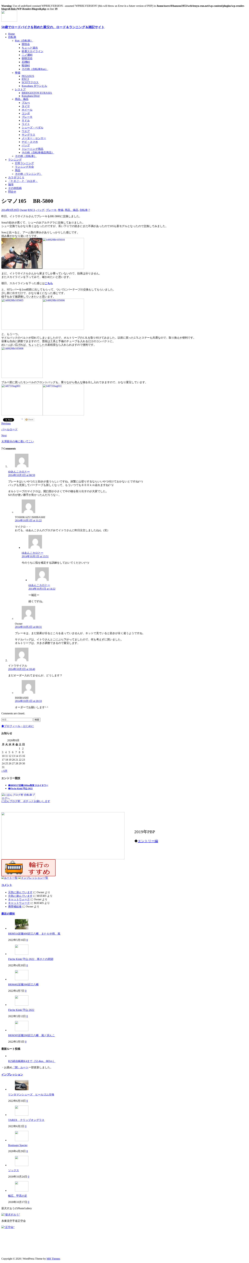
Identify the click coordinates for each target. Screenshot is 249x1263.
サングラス (28, 134)
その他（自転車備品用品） (38, 152)
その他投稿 (15, 188)
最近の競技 (8, 913)
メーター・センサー (34, 138)
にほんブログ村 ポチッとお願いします (25, 801)
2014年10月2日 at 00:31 (28, 626)
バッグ (26, 145)
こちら (49, 283)
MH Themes (53, 1258)
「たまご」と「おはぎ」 (23, 181)
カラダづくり (16, 177)
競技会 (26, 44)
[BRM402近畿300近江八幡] (21, 979)
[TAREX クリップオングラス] (21, 1114)
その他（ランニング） (28, 173)
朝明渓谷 (27, 58)
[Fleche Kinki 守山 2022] (21, 1004)
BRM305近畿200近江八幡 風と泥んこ (31, 1035)
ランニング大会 (24, 166)
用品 (17, 170)
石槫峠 (26, 62)
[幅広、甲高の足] (21, 1190)
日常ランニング (24, 163)
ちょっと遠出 (30, 47)
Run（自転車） (24, 40)
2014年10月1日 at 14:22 (41, 588)
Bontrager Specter (17, 1145)
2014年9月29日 (10, 210)
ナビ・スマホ (30, 141)
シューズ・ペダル (32, 127)
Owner (23, 210)
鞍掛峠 (26, 65)
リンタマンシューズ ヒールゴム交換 (31, 1094)
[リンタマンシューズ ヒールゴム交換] (21, 1089)
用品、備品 (21, 99)
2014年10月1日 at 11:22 (28, 520)
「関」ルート (20, 1067)
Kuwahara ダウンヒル (34, 85)
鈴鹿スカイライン (32, 51)
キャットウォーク (19, 899)
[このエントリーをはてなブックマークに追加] (22, 419)
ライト (26, 124)
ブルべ (26, 102)
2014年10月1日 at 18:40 (21, 669)
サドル (26, 120)
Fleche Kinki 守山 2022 (21, 1010)
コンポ (26, 113)
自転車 (12, 37)
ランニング (15, 159)
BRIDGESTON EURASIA (37, 92)
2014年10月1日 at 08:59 (21, 475)
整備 (17, 72)
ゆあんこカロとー (19, 471)
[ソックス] (21, 1165)
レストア (20, 89)
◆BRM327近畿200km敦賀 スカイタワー (28, 785)
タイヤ (26, 106)
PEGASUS (28, 76)
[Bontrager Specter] (21, 1140)
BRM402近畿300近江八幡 (23, 984)
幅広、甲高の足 (17, 1195)
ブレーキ (27, 116)
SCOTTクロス (30, 82)
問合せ (12, 191)
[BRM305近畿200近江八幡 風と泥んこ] (21, 1030)
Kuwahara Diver (31, 95)
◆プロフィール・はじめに (17, 726)
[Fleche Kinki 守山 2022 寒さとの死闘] (21, 953)
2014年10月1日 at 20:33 (28, 701)
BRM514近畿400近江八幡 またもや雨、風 (34, 933)
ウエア (26, 131)
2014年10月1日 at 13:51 (35, 556)
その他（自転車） (26, 156)
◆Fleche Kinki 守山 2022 (20, 788)
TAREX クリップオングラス (26, 1120)
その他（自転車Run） (35, 69)
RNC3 (25, 79)
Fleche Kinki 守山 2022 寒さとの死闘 (30, 959)
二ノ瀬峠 (27, 54)
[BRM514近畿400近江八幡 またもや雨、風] (21, 928)
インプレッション (12, 1074)
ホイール (27, 109)
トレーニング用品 (32, 149)
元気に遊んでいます (20, 892)
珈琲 (11, 184)
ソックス (13, 1170)
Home (11, 33)
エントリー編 (148, 841)
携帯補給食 (15, 906)
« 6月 (4, 770)
